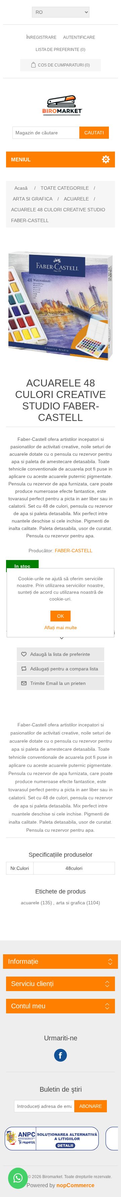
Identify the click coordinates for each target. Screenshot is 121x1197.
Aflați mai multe (60, 627)
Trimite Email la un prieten (58, 683)
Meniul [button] (21, 159)
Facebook (60, 1055)
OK (60, 616)
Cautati (94, 132)
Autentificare (79, 37)
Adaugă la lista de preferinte (60, 654)
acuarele (30, 902)
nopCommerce (75, 1185)
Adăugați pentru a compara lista (64, 668)
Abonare (90, 1106)
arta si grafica (70, 902)
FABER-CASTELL (73, 550)
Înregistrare (41, 37)
